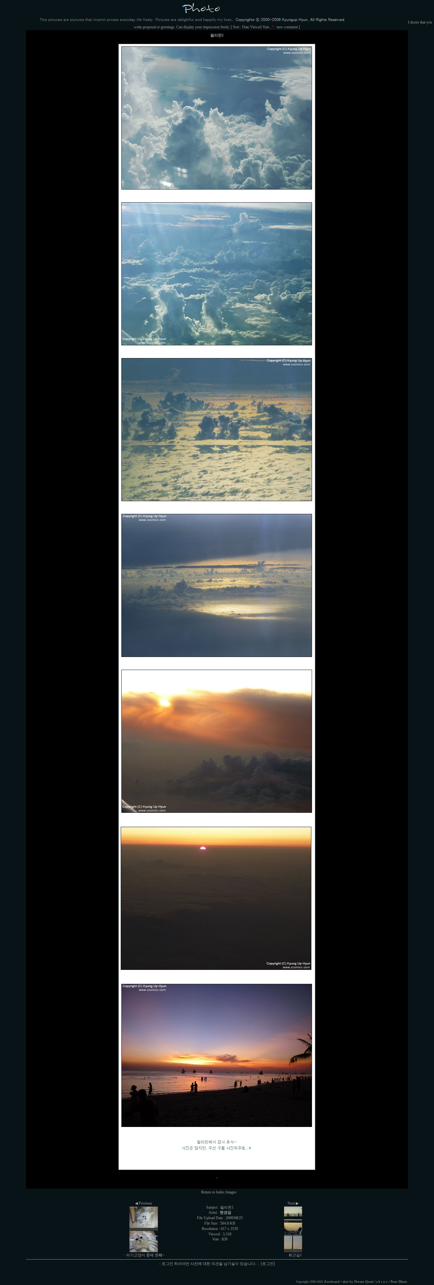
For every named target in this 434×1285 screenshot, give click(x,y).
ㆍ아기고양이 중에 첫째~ (143, 1255)
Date (245, 27)
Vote (265, 27)
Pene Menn (398, 1281)
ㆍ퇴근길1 (293, 1255)
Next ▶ (293, 1203)
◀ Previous (143, 1203)
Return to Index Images (218, 1192)
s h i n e (382, 1281)
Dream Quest (363, 1281)
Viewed (255, 27)
